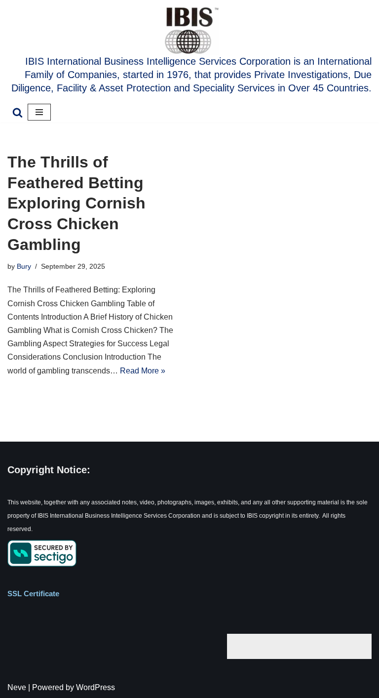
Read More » (142, 371)
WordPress (95, 687)
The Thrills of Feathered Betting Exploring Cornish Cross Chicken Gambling (76, 203)
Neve (16, 687)
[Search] (17, 112)
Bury (24, 266)
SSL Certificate (33, 593)
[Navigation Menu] (39, 112)
